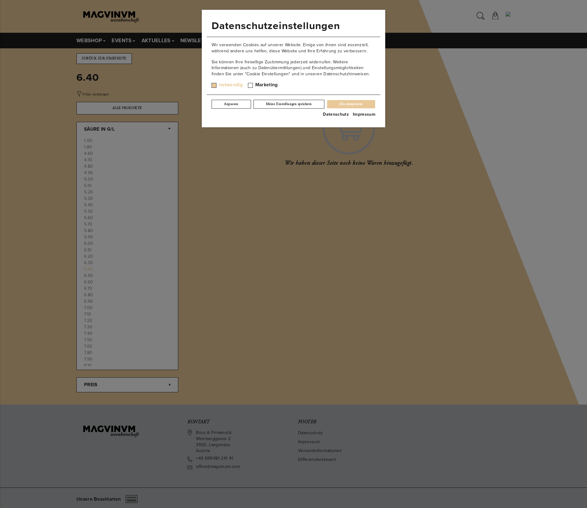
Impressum (364, 114)
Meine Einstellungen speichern (289, 104)
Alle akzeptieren (351, 104)
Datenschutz (336, 114)
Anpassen (231, 104)
